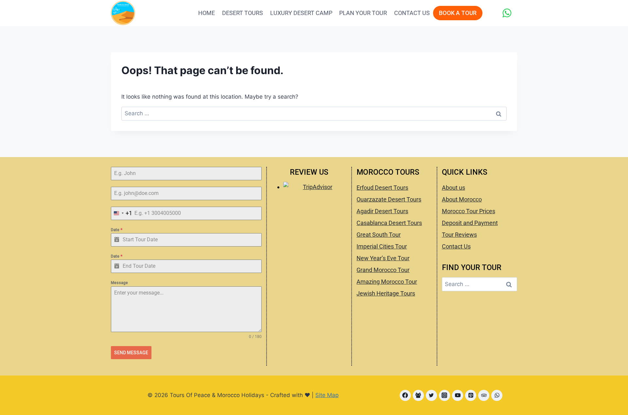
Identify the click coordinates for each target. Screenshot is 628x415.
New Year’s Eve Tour (383, 258)
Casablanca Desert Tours (389, 222)
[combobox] (121, 213)
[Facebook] (405, 395)
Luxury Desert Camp (301, 12)
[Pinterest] (470, 395)
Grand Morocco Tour (383, 269)
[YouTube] (457, 395)
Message (119, 282)
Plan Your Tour (363, 12)
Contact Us (412, 12)
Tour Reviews (459, 234)
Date (116, 230)
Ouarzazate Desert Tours (389, 199)
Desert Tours (242, 12)
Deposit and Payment (470, 222)
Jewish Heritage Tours (386, 293)
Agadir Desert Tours (382, 211)
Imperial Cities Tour (382, 246)
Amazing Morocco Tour (387, 281)
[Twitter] (431, 395)
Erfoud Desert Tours (382, 187)
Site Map (327, 395)
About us (453, 187)
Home (206, 12)
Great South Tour (379, 234)
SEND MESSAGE (131, 352)
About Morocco (462, 199)
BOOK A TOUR (458, 12)
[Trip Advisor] (483, 395)
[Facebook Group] (418, 395)
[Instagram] (444, 395)
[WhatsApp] (507, 13)
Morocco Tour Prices (468, 211)
